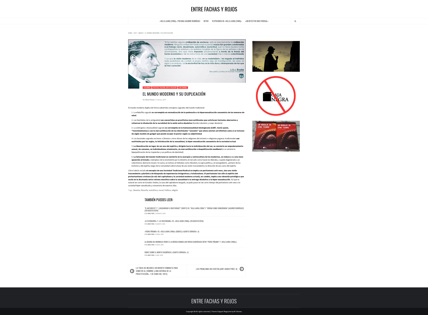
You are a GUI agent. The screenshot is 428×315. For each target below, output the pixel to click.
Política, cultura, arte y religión (164, 87)
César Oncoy (150, 100)
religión (175, 190)
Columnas (147, 87)
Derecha (136, 190)
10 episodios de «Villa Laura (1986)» (227, 21)
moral (161, 190)
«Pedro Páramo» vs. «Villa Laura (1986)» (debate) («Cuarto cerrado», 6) (172, 231)
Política (167, 190)
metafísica (153, 190)
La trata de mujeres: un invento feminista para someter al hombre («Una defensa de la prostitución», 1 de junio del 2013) (157, 270)
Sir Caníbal (183, 87)
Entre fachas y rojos (214, 9)
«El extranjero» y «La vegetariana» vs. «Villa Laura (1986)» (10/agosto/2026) (174, 221)
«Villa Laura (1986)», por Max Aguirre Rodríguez (180, 21)
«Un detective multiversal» (256, 21)
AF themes (238, 311)
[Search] (295, 21)
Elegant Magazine (224, 311)
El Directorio (150, 213)
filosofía (144, 190)
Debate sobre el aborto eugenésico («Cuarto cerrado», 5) (166, 252)
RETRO (206, 21)
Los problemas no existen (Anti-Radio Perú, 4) (216, 268)
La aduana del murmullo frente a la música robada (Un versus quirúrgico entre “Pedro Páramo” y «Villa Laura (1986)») (191, 242)
